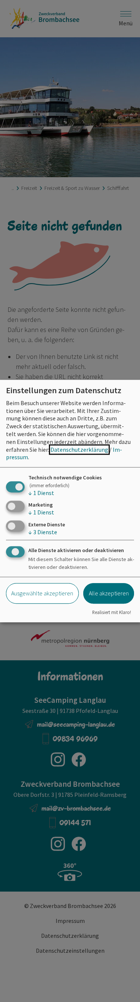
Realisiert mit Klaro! (111, 612)
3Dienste (42, 532)
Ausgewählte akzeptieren (42, 593)
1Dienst (41, 493)
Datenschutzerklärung (79, 449)
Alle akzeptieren (109, 593)
